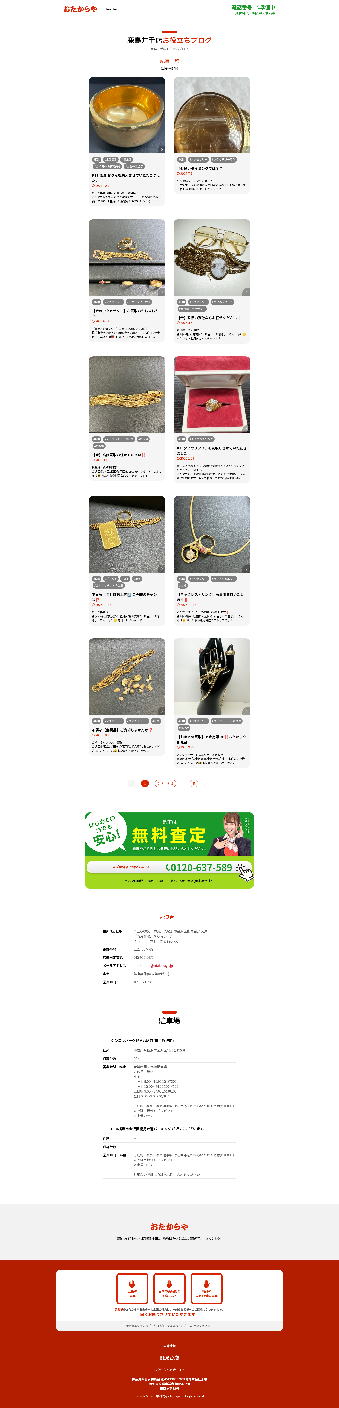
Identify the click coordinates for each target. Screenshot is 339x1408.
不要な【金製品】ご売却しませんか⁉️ (122, 729)
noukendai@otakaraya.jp (153, 965)
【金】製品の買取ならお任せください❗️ (209, 317)
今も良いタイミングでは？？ (200, 168)
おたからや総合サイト (169, 1369)
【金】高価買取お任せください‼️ (119, 454)
